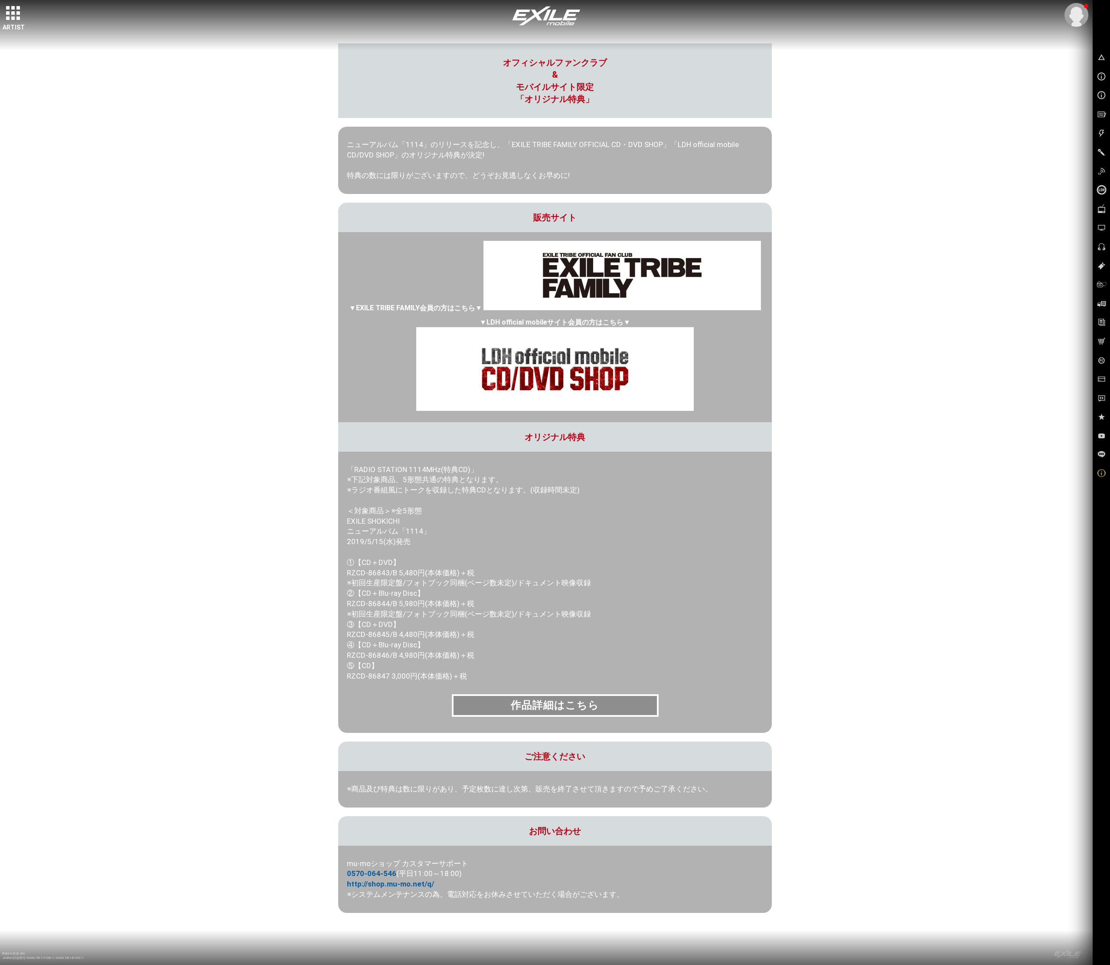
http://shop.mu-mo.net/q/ (390, 884)
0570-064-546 (371, 873)
